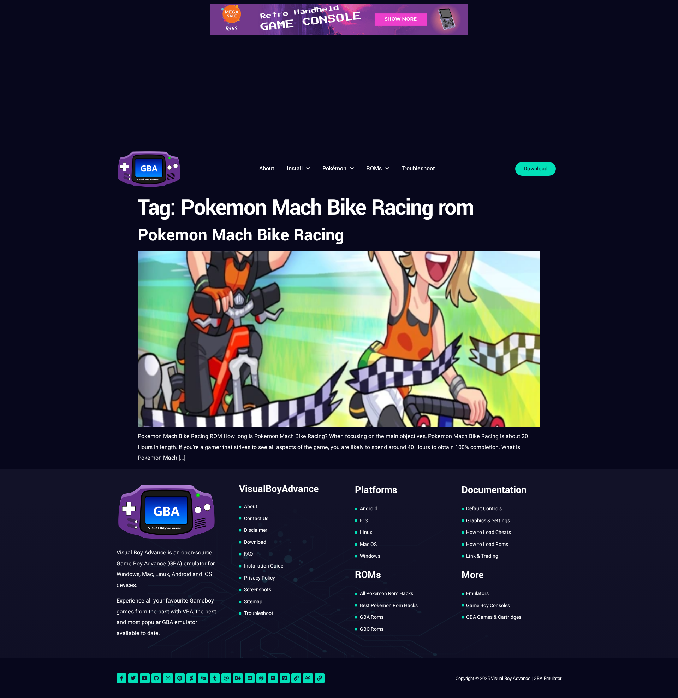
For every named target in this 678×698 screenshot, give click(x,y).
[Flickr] (250, 678)
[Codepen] (261, 678)
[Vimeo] (285, 678)
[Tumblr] (215, 678)
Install (295, 168)
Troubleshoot (418, 168)
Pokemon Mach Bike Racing (241, 235)
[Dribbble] (226, 678)
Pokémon (334, 168)
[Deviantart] (191, 678)
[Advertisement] (339, 91)
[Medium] (273, 678)
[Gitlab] (308, 678)
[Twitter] (133, 678)
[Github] (156, 678)
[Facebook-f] (121, 678)
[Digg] (203, 678)
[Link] (296, 678)
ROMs (374, 168)
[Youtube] (145, 678)
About (266, 168)
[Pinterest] (180, 678)
